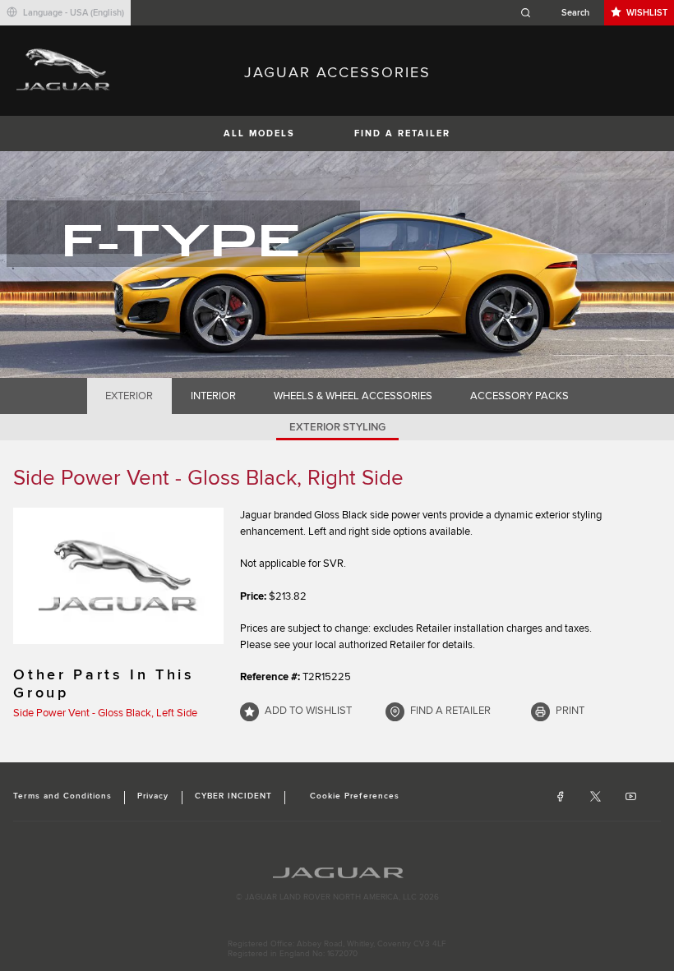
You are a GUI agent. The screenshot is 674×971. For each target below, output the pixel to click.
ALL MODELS (259, 133)
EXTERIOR (129, 396)
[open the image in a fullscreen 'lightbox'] (118, 576)
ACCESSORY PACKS (519, 396)
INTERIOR (213, 396)
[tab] (129, 396)
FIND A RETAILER (402, 133)
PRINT (570, 710)
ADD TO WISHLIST (308, 710)
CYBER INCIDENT (234, 796)
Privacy (152, 796)
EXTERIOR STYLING (337, 427)
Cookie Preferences (354, 796)
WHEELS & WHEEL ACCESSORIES (353, 396)
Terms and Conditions (62, 796)
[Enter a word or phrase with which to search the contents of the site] (559, 12)
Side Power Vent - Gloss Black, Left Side (105, 713)
